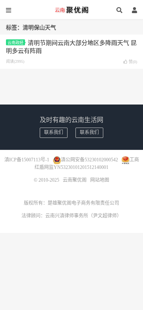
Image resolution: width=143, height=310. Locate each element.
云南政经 (15, 43)
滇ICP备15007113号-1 (26, 159)
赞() (133, 62)
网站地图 (99, 180)
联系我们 (53, 132)
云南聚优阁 (71, 10)
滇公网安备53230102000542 (89, 159)
